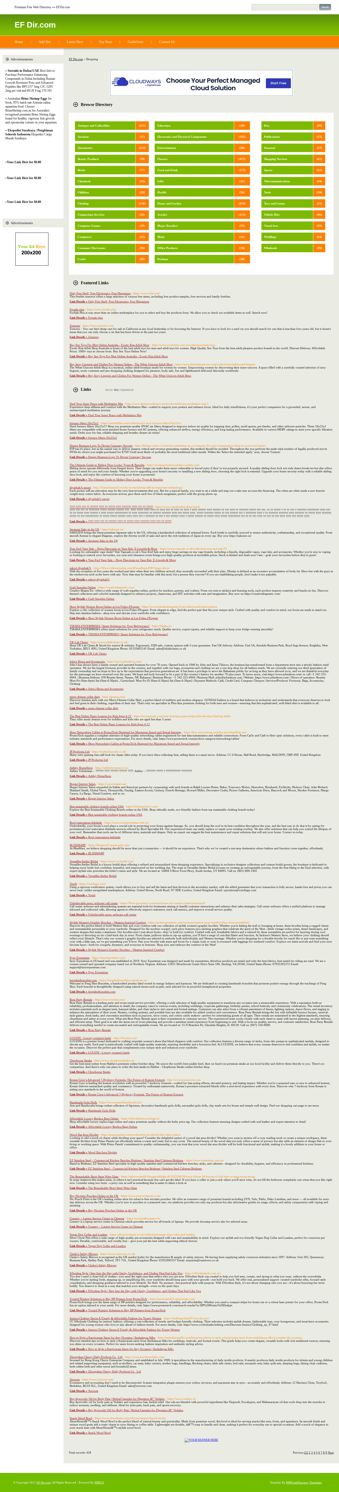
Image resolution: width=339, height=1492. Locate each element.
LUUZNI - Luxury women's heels (90, 1038)
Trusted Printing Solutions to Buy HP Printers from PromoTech (108, 1298)
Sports (268, 170)
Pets (266, 125)
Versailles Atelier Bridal (84, 861)
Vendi (73, 883)
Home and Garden (169, 203)
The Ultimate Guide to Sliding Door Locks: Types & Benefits (107, 465)
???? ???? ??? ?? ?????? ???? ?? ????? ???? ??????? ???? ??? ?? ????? (111, 506)
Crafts (82, 259)
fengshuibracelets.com (83, 980)
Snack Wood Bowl (81, 1418)
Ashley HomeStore (81, 767)
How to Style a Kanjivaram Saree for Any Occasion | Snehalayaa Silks (112, 1337)
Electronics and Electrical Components (182, 136)
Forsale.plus (77, 309)
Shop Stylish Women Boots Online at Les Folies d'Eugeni (104, 606)
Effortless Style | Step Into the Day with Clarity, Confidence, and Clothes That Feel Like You (126, 1273)
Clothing (83, 203)
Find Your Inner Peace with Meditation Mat (96, 403)
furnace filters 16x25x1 (84, 423)
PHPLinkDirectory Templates (304, 1482)
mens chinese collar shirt (85, 696)
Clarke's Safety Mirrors (84, 1253)
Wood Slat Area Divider (84, 1134)
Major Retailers (167, 225)
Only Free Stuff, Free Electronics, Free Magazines (100, 293)
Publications (272, 136)
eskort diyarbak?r (80, 568)
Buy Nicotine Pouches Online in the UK (94, 1195)
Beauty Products (88, 159)
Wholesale (270, 248)
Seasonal (269, 147)
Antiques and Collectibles (94, 125)
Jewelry (162, 214)
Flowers (162, 159)
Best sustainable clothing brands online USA (96, 806)
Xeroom (75, 1379)
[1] (306, 1452)
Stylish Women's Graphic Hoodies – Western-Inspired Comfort (108, 922)
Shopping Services (275, 159)
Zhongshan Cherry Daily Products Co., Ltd (96, 1356)
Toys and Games (274, 203)
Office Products (167, 248)
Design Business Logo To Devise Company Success (101, 445)
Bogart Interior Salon (83, 783)
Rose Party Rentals (81, 999)
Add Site (45, 42)
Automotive (85, 147)
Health (161, 192)
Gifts (160, 181)
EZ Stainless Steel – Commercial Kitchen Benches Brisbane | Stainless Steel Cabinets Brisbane (126, 1160)
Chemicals (84, 181)
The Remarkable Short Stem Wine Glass (94, 1176)
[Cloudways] (201, 95)
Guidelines (135, 42)
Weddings (270, 236)
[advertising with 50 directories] (201, 1439)
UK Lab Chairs (79, 642)
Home (19, 42)
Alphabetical (126, 390)
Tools (267, 192)
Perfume (162, 259)
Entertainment (166, 147)
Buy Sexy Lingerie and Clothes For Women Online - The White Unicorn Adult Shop (121, 364)
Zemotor (75, 325)
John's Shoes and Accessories (87, 661)
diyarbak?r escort (80, 487)
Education (163, 125)
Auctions (83, 136)
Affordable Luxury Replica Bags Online (94, 1118)
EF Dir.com (35, 24)
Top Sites (105, 42)
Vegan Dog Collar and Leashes (88, 1234)
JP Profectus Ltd (80, 751)
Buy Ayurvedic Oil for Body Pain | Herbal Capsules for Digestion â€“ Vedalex (117, 1398)
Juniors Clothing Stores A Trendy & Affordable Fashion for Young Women (115, 1318)
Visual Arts (271, 225)
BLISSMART (78, 845)
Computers (85, 236)
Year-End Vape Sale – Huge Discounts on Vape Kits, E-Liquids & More (113, 548)
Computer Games (89, 225)
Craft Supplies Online (83, 587)
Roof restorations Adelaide (86, 822)
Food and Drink (167, 170)
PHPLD (99, 1482)
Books (81, 170)
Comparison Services (91, 214)
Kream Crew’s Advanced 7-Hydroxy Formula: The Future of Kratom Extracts (117, 1079)
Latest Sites (75, 42)
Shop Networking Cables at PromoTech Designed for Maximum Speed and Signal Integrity (125, 732)
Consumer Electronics (91, 248)
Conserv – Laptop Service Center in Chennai (97, 1218)
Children (83, 192)
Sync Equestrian (80, 957)
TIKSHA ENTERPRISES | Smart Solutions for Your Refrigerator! (110, 626)
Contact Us (167, 42)
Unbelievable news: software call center (94, 903)
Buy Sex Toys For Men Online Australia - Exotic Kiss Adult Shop (109, 345)
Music (161, 236)
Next (331, 1452)
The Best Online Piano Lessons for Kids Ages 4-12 (100, 716)
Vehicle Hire (272, 214)
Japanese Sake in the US (84, 529)
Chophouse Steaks (81, 1060)
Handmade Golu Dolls (83, 1102)
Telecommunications (277, 181)
